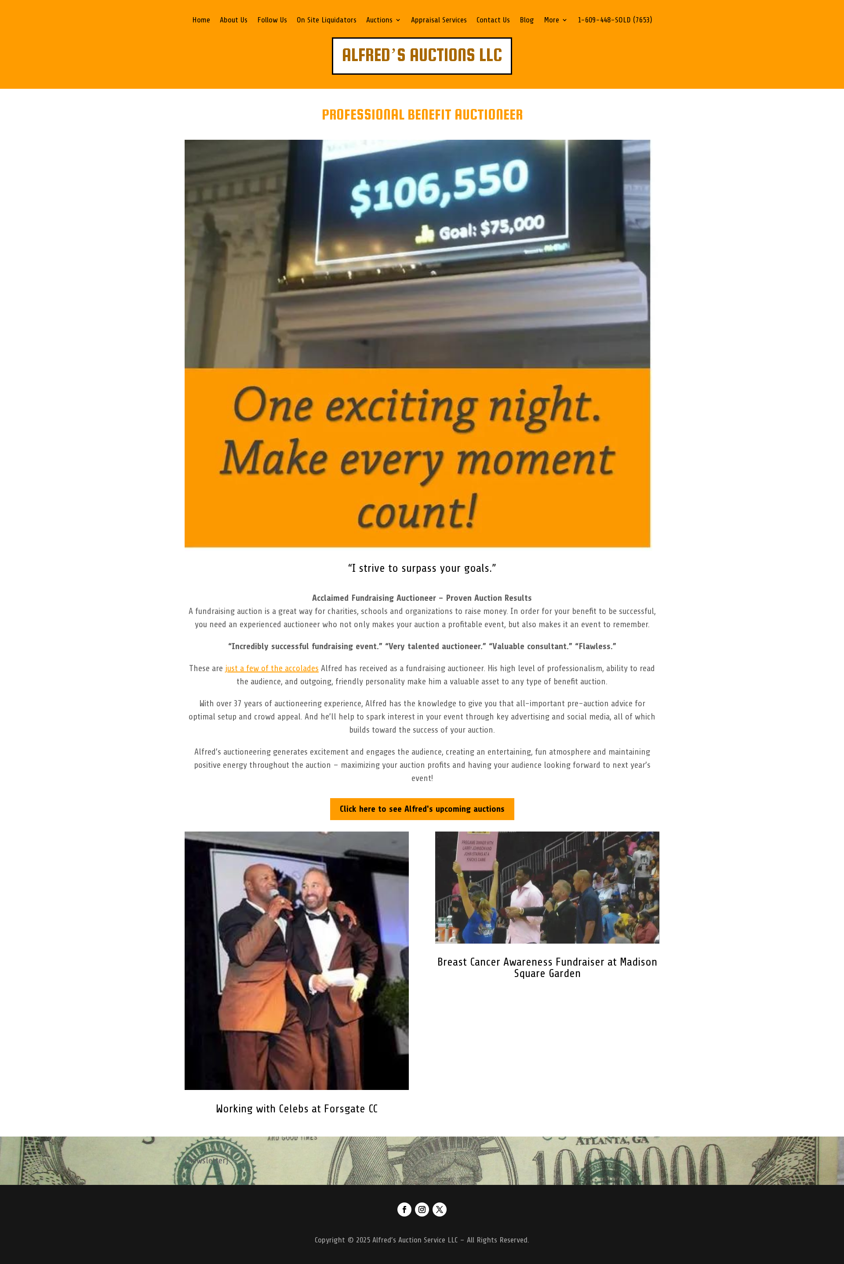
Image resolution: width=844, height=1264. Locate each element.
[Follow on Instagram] (422, 1209)
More (551, 20)
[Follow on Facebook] (404, 1209)
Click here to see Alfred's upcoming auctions (422, 809)
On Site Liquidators (327, 20)
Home (201, 20)
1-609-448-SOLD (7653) (615, 20)
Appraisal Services (439, 20)
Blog (527, 20)
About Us (233, 20)
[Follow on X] (440, 1209)
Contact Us (493, 20)
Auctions (379, 20)
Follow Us (272, 20)
